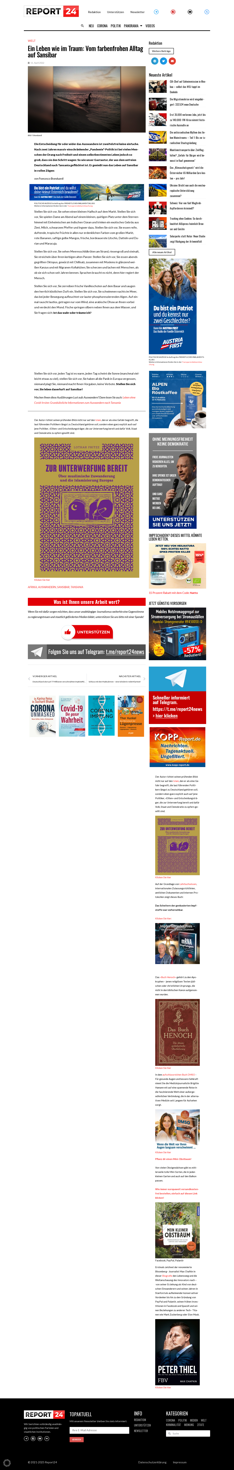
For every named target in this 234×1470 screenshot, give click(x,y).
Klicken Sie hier (42, 579)
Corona (102, 25)
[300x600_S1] (173, 353)
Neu (91, 25)
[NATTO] (177, 587)
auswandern (47, 587)
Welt (32, 40)
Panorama (131, 25)
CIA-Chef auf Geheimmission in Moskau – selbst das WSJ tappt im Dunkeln (188, 87)
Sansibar (63, 587)
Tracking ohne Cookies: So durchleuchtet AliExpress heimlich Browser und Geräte (187, 224)
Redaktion (94, 12)
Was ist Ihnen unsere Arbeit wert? (87, 601)
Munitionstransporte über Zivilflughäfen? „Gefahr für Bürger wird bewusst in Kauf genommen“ (187, 155)
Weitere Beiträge (161, 51)
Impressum (180, 1462)
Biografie (167, 1275)
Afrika (32, 587)
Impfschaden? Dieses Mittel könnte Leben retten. (175, 537)
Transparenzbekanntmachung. (80, 206)
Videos (150, 25)
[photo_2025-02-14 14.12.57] (173, 527)
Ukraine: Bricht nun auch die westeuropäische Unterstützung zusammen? (188, 190)
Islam (98, 420)
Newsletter (137, 12)
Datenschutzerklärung (152, 1462)
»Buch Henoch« (168, 977)
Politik (116, 25)
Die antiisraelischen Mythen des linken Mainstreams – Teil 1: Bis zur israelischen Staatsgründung (188, 137)
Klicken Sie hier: (163, 918)
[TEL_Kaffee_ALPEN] (177, 427)
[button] (82, 26)
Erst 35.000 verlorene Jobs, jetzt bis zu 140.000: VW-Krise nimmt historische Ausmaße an (188, 120)
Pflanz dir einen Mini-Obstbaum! (173, 1159)
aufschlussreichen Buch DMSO (179, 1074)
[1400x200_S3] (86, 199)
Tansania (77, 587)
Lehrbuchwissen (188, 884)
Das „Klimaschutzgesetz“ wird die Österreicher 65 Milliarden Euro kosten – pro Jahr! (188, 173)
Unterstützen (115, 12)
